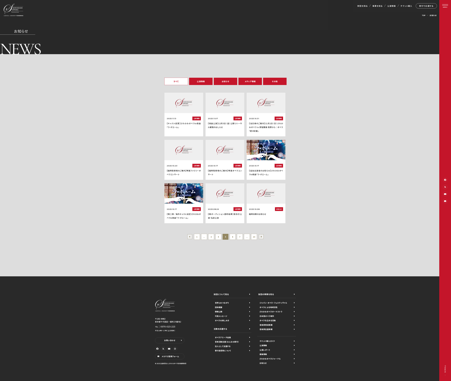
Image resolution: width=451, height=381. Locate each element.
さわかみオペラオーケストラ (271, 311)
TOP (424, 15)
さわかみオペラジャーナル (270, 358)
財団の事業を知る (266, 294)
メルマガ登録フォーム (170, 356)
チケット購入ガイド (267, 341)
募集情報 (263, 354)
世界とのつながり (222, 303)
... (204, 236)
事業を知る (377, 6)
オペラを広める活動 (268, 320)
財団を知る (362, 6)
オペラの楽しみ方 (222, 320)
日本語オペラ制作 (267, 316)
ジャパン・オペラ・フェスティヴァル (273, 303)
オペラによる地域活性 (269, 307)
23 (254, 236)
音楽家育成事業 (266, 325)
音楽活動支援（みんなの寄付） (227, 341)
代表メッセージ (221, 316)
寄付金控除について (223, 350)
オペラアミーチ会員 (223, 337)
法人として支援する (223, 346)
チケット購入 (406, 6)
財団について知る (221, 294)
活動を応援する (220, 328)
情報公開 (218, 311)
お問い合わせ (169, 340)
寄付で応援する (426, 5)
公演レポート (265, 350)
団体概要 (218, 307)
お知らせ (263, 363)
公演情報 (391, 6)
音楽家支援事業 (266, 329)
